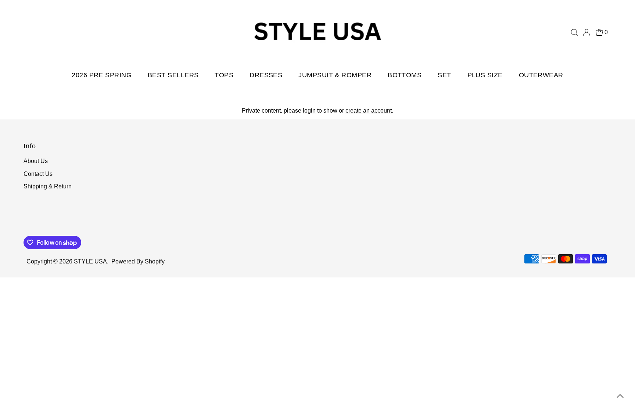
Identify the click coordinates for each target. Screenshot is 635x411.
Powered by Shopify (138, 261)
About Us (36, 161)
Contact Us (38, 174)
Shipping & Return (48, 186)
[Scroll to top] (620, 396)
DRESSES (266, 75)
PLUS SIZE (485, 75)
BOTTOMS (404, 75)
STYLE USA (90, 261)
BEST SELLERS (173, 75)
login (309, 110)
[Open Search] (574, 32)
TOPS (224, 75)
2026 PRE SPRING (102, 75)
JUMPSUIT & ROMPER (335, 75)
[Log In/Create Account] (586, 32)
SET (444, 75)
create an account (368, 110)
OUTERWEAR (541, 75)
